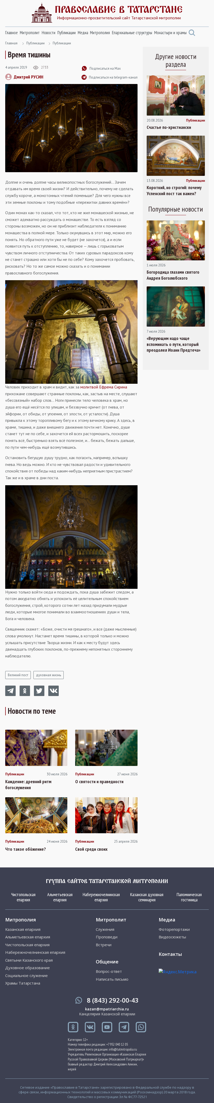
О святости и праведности (99, 781)
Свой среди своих (91, 849)
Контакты (170, 954)
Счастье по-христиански (169, 127)
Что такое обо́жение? (25, 849)
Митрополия (100, 32)
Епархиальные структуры (132, 32)
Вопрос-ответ (109, 971)
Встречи (103, 944)
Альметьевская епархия (60, 897)
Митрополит (30, 32)
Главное (11, 32)
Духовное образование (27, 967)
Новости (48, 32)
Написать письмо (112, 979)
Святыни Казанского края (29, 960)
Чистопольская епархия (23, 897)
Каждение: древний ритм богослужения (28, 784)
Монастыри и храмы (170, 32)
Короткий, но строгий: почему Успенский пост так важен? (174, 190)
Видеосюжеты (172, 936)
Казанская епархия (22, 929)
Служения (105, 929)
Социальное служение (26, 975)
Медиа (83, 32)
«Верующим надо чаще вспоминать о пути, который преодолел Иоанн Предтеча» (173, 344)
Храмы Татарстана (22, 983)
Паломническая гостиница (189, 897)
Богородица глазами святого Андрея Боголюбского (173, 275)
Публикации (66, 32)
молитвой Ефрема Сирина (103, 386)
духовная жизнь (48, 675)
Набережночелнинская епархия (101, 897)
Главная (11, 43)
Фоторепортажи (174, 929)
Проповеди (106, 936)
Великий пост (18, 675)
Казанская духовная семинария (146, 897)
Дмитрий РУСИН (28, 77)
